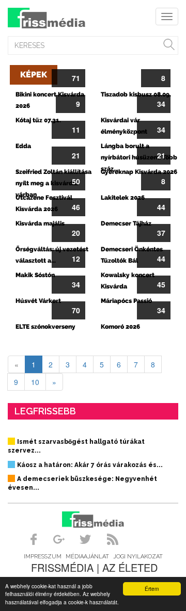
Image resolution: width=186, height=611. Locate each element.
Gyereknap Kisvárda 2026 (139, 171)
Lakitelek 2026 (123, 197)
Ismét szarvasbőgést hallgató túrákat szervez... (76, 446)
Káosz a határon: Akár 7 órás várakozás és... (90, 465)
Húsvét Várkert (38, 300)
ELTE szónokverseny (45, 326)
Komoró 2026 (120, 326)
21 (76, 155)
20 (76, 233)
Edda (23, 146)
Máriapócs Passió (126, 300)
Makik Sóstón (35, 275)
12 (76, 258)
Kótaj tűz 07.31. (38, 120)
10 (35, 382)
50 (76, 181)
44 (161, 207)
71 (76, 78)
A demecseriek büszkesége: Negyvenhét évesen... (82, 483)
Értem (152, 588)
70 (76, 310)
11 (76, 129)
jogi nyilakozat (138, 556)
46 (76, 207)
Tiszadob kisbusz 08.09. (136, 94)
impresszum (42, 556)
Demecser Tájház (126, 223)
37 (161, 233)
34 (161, 104)
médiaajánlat (87, 556)
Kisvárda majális (40, 223)
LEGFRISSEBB (45, 411)
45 (161, 284)
